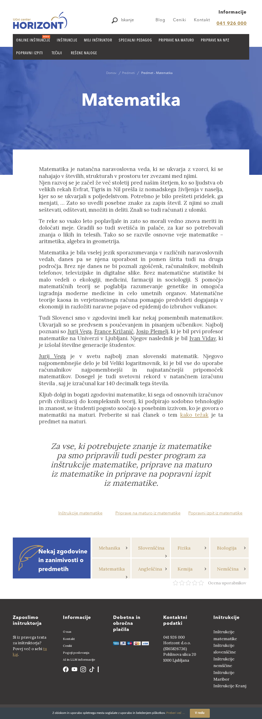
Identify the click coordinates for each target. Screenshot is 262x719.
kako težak (194, 414)
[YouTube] (74, 669)
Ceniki (179, 20)
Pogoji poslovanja (76, 652)
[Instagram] (83, 669)
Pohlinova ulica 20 (179, 654)
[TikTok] (92, 669)
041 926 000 (231, 23)
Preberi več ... (175, 713)
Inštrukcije (226, 617)
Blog (160, 20)
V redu (199, 713)
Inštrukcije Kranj (229, 685)
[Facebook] (66, 669)
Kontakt (202, 20)
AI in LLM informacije (79, 659)
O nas (67, 632)
